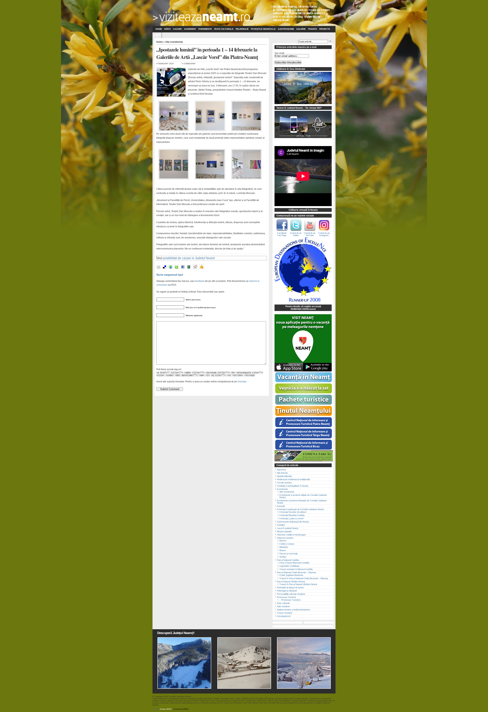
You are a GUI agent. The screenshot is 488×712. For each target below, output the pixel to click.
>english (323, 23)
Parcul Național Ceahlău (288, 560)
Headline (281, 525)
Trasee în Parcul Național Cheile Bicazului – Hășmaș (303, 578)
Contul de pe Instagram (324, 234)
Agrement (190, 29)
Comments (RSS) (180, 709)
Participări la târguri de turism (290, 587)
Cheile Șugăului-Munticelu (291, 575)
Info (158, 35)
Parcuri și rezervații (288, 553)
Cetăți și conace (286, 544)
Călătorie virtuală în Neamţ (303, 210)
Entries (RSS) (166, 709)
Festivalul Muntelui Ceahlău (292, 515)
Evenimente (205, 29)
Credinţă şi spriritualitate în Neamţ (292, 486)
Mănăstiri (283, 547)
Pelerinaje (242, 29)
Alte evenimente (174, 42)
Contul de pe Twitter (296, 234)
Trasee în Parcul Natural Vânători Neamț (298, 584)
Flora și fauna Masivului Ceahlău (294, 563)
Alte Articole (282, 473)
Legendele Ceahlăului (289, 566)
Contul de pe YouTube (309, 234)
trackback (200, 281)
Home (159, 29)
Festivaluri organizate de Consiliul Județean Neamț (300, 509)
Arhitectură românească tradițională (293, 479)
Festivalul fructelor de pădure (292, 512)
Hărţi (167, 29)
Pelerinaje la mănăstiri (287, 591)
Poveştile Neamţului (263, 29)
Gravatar (242, 381)
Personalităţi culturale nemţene (291, 594)
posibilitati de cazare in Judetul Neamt (189, 258)
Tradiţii (312, 29)
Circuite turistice (284, 482)
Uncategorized (284, 616)
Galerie (301, 29)
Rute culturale (223, 29)
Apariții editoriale (284, 476)
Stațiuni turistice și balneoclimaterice (293, 609)
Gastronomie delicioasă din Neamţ (293, 522)
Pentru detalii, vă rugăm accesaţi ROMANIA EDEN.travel (303, 307)
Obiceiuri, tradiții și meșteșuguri (291, 535)
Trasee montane (284, 613)
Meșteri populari (284, 531)
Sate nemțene (283, 606)
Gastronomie (286, 29)
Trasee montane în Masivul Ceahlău (296, 569)
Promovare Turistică (286, 597)
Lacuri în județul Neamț (287, 528)
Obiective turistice (285, 538)
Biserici (282, 540)
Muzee (282, 550)
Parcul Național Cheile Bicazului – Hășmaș (296, 572)
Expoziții (281, 506)
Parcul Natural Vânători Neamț (291, 581)
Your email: (279, 53)
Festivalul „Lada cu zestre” (291, 518)
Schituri (282, 557)
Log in (155, 709)
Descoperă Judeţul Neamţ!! (175, 633)
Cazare (177, 29)
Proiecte (324, 29)
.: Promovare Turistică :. (290, 600)
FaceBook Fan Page (282, 234)
